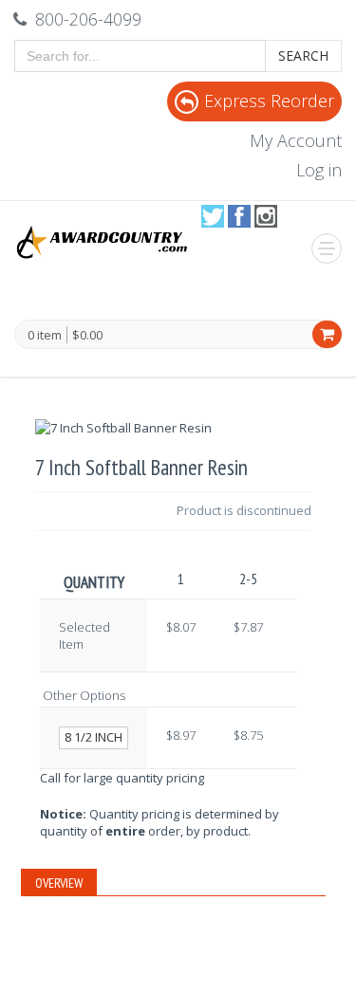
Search (303, 55)
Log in (319, 169)
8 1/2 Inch (93, 736)
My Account (296, 140)
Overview (59, 883)
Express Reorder (269, 100)
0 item (45, 335)
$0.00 (87, 334)
